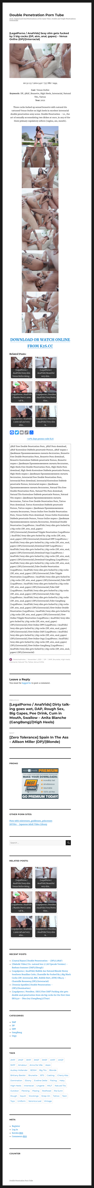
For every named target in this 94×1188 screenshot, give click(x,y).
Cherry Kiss (62, 1075)
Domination (16, 1080)
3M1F (50, 659)
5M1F (12, 1065)
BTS (42, 1075)
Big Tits (43, 1070)
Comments (19, 1136)
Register (16, 1126)
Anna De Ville (36, 1065)
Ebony (28, 1080)
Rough (13, 1096)
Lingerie (40, 1086)
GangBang (17, 1032)
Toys (12, 1101)
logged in (26, 683)
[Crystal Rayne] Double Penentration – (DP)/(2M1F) (37, 960)
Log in (15, 1129)
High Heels (65, 659)
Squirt (23, 1096)
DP (45, 659)
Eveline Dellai (40, 1080)
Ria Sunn (58, 1091)
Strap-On (45, 1096)
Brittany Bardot (18, 1075)
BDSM (33, 1070)
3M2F (36, 1060)
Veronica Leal (34, 1101)
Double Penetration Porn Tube (36, 15)
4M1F (52, 1060)
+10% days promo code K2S (40, 438)
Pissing (35, 1091)
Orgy (14, 1036)
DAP (14, 1022)
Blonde (52, 1070)
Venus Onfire (39, 662)
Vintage (48, 1101)
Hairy (62, 1080)
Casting (50, 1075)
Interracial (13, 662)
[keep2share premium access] (40, 783)
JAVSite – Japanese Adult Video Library (28, 824)
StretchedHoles (19, 659)
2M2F (20, 1060)
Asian (48, 1065)
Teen (64, 1096)
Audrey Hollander (19, 1070)
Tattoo (30, 662)
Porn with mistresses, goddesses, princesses (30, 821)
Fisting (53, 1080)
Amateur (22, 1065)
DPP (14, 1029)
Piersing (25, 1091)
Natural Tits (22, 662)
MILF (49, 1086)
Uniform (22, 1101)
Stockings (34, 1096)
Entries (17, 1133)
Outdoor (14, 1091)
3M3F (44, 1060)
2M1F (12, 1060)
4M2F (61, 1060)
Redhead (46, 1091)
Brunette (56, 659)
